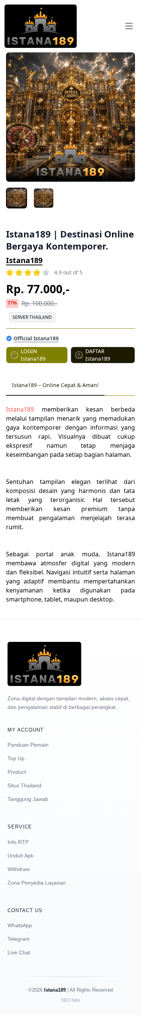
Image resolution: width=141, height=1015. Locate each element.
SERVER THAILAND (32, 317)
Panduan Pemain (28, 745)
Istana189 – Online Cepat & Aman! (55, 385)
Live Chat (19, 952)
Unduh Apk (20, 856)
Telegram (19, 939)
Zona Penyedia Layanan (37, 883)
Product (17, 772)
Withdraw (19, 869)
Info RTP (18, 842)
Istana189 (24, 260)
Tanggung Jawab (28, 799)
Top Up (16, 758)
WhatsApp (20, 925)
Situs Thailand (24, 785)
